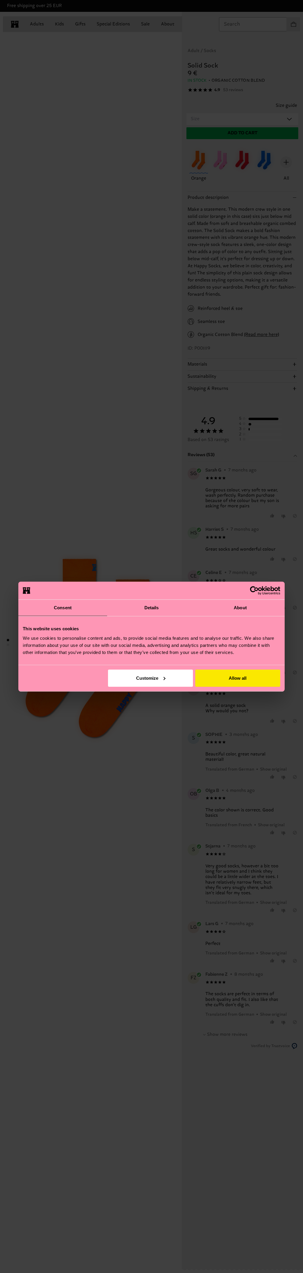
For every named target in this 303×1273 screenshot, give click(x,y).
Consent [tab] (63, 607)
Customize (147, 677)
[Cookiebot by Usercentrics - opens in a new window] (254, 590)
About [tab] (240, 607)
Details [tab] (151, 607)
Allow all (237, 677)
